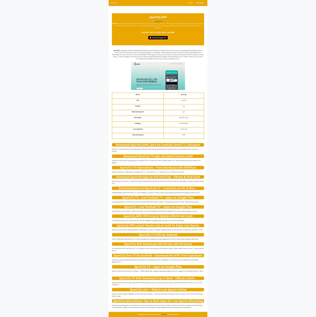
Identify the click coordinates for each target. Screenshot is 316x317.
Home (191, 3)
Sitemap (164, 314)
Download (200, 3)
